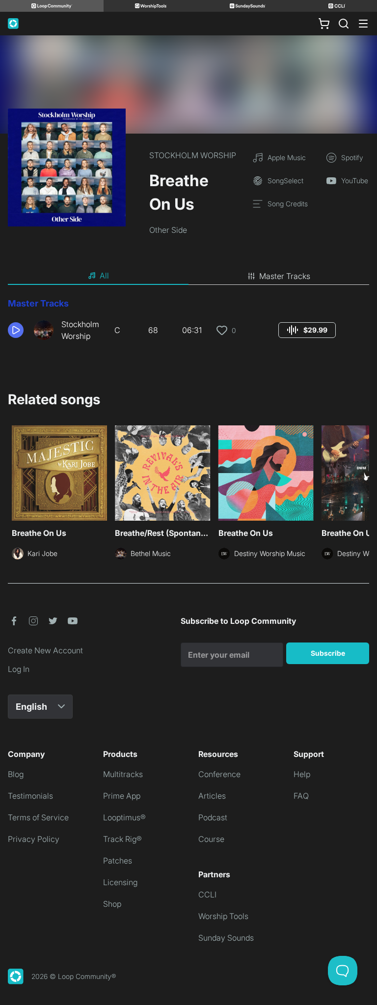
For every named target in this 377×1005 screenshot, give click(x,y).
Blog (16, 774)
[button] (17, 330)
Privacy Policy (33, 839)
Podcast (212, 817)
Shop (112, 904)
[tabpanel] (188, 323)
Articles (212, 796)
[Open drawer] (363, 23)
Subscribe (328, 653)
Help (302, 774)
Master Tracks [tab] (284, 276)
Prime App (121, 796)
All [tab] (104, 275)
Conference (219, 774)
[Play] (16, 330)
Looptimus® (124, 817)
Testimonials (30, 796)
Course (211, 839)
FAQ (301, 796)
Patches (117, 860)
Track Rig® (122, 839)
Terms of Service (38, 817)
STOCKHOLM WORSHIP (192, 155)
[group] (307, 330)
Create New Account (45, 650)
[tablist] (188, 276)
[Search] (344, 23)
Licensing (120, 882)
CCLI (207, 894)
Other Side (168, 230)
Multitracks (123, 774)
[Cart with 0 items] (324, 23)
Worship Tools (223, 916)
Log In (18, 669)
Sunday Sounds (226, 938)
